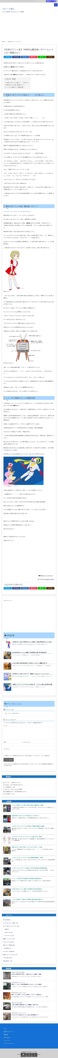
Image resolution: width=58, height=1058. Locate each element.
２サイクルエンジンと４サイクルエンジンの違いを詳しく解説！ (27, 836)
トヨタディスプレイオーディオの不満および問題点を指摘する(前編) (28, 826)
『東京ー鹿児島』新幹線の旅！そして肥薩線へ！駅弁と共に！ (25, 1004)
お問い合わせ (7, 1037)
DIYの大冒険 (6, 919)
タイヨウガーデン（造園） (10, 923)
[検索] (55, 1)
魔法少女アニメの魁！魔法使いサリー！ (15, 85)
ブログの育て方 (7, 957)
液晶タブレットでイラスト (15, 41)
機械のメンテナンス (9, 938)
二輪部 (6, 929)
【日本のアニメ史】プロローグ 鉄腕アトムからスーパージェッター (31, 674)
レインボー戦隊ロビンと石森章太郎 (14, 87)
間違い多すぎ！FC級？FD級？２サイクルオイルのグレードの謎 (27, 847)
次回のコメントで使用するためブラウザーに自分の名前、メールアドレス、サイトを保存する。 (27, 755)
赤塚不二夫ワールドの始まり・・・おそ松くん (17, 82)
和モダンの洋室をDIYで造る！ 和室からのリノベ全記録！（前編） (27, 974)
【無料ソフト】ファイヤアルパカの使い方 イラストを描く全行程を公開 (32, 684)
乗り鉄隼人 (7, 948)
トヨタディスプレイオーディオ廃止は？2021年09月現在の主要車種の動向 (29, 868)
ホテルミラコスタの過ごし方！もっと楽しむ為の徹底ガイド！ (25, 1014)
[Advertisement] (29, 27)
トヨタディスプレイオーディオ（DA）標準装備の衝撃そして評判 (27, 857)
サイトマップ (7, 1040)
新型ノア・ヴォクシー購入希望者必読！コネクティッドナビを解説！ (27, 984)
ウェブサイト (6, 749)
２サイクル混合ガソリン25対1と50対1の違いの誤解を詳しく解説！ (28, 805)
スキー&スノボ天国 (8, 951)
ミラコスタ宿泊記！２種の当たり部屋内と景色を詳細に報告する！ (28, 899)
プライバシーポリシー (9, 1043)
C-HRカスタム (8, 932)
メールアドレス (26, 742)
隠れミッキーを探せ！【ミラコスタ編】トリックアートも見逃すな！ (27, 994)
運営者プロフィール (8, 1031)
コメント (5, 725)
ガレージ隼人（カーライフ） (11, 926)
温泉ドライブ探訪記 (9, 945)
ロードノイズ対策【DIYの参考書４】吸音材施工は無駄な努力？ (27, 878)
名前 (4, 742)
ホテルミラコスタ (8, 942)
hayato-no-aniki (50, 579)
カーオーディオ (9, 935)
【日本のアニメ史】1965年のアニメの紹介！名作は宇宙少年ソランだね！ (32, 642)
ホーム (5, 41)
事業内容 (6, 1034)
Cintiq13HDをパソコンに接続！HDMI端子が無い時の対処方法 (29, 652)
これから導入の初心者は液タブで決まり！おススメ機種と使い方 (29, 663)
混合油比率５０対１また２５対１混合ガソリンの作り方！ (25, 815)
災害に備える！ (7, 961)
